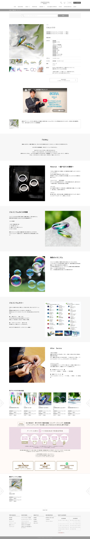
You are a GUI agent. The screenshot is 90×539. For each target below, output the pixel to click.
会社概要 (35, 519)
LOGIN (69, 2)
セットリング (11, 521)
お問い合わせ (36, 523)
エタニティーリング (12, 523)
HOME (10, 10)
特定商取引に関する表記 (50, 517)
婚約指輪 (10, 517)
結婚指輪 (10, 519)
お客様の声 (35, 521)
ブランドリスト (11, 526)
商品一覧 (14, 10)
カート (65, 3)
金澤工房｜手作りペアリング (26, 523)
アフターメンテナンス (25, 521)
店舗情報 (35, 517)
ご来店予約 (78, 2)
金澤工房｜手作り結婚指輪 (25, 524)
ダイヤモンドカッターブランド (26, 519)
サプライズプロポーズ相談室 (26, 517)
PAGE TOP (45, 510)
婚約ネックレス (11, 524)
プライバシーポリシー (49, 521)
